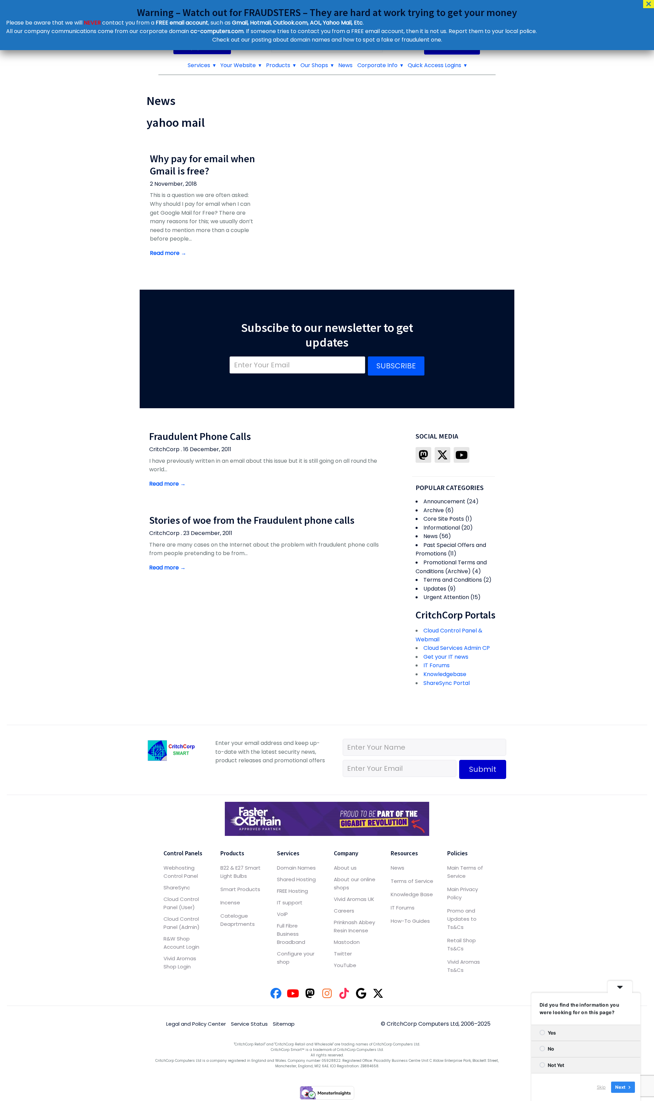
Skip (601, 1087)
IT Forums (436, 665)
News (345, 65)
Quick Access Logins (434, 65)
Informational (441, 528)
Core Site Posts (443, 519)
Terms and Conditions (452, 580)
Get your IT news (445, 657)
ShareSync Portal (446, 683)
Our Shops (314, 65)
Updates (434, 589)
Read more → (168, 253)
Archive (433, 510)
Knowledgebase (444, 674)
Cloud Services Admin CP (456, 648)
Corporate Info (377, 65)
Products (278, 65)
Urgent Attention (446, 597)
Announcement (444, 501)
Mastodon (347, 942)
